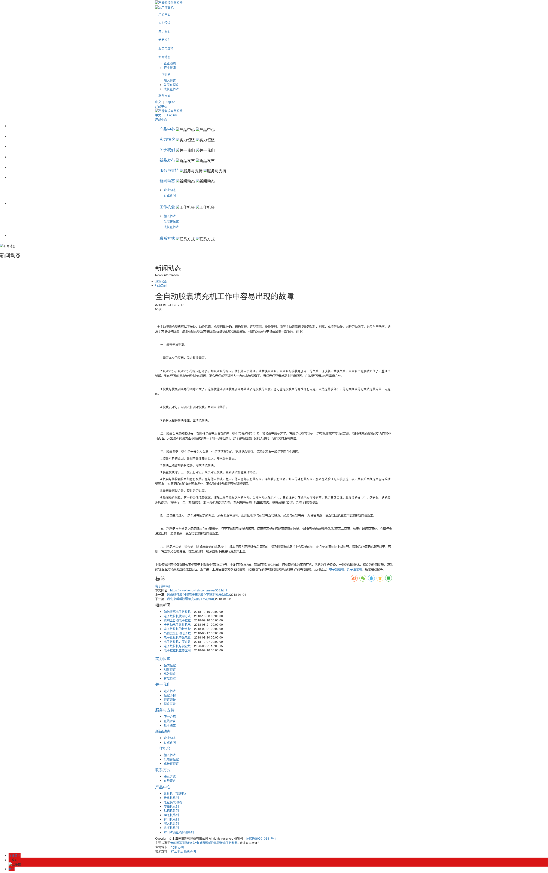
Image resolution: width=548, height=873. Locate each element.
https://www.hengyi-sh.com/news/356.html (198, 590)
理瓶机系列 (171, 815)
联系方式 (164, 95)
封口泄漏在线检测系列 (179, 832)
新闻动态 (164, 57)
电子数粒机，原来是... (178, 641)
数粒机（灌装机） (176, 793)
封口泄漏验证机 (205, 842)
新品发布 (164, 39)
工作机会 (164, 74)
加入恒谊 (170, 80)
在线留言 (170, 721)
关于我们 (164, 31)
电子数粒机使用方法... (178, 616)
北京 (174, 847)
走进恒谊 (170, 691)
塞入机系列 (171, 823)
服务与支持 (165, 48)
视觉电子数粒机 (227, 842)
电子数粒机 (336, 569)
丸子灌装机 (354, 569)
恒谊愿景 (170, 703)
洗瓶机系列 (171, 827)
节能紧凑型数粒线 (182, 842)
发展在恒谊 (171, 84)
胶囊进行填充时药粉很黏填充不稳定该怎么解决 (198, 594)
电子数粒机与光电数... (178, 637)
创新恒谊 (170, 669)
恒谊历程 (170, 695)
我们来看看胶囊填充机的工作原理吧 (191, 599)
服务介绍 (170, 716)
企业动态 (170, 63)
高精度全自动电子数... (178, 633)
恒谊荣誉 (170, 699)
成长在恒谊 (171, 89)
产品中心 (164, 14)
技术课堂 (170, 725)
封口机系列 (171, 819)
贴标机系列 (171, 810)
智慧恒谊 (170, 678)
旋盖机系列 (171, 806)
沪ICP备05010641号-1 (261, 838)
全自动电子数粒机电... (178, 624)
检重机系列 (171, 797)
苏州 (181, 847)
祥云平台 (177, 851)
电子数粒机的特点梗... (178, 629)
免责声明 (190, 851)
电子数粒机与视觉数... (178, 646)
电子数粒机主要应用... (178, 650)
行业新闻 (170, 67)
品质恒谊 (170, 665)
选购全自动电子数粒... (178, 620)
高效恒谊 (170, 674)
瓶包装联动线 (173, 802)
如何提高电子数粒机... (178, 611)
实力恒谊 (164, 22)
